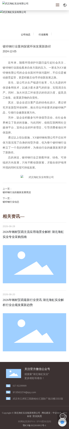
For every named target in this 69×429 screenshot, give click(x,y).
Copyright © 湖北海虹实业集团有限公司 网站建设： (27, 413)
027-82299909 (19, 386)
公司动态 (25, 34)
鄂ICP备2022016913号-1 (34, 425)
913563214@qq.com (24, 392)
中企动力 (57, 413)
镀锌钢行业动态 (11, 201)
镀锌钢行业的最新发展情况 (17, 192)
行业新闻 (43, 34)
